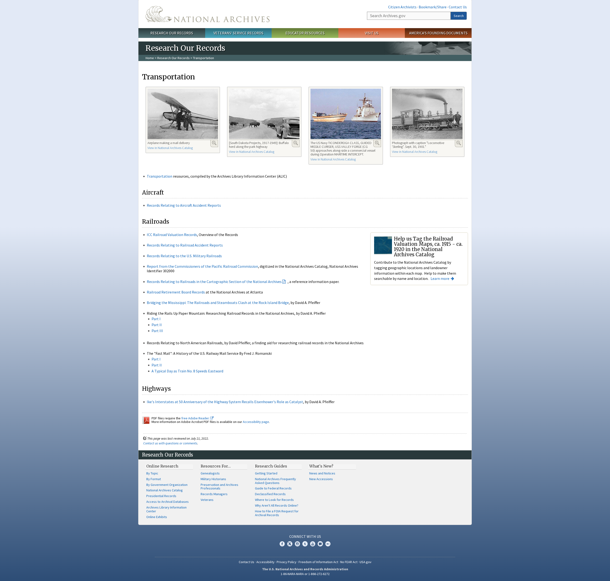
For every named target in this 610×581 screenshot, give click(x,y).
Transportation (159, 176)
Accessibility (265, 562)
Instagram (297, 544)
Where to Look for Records (274, 500)
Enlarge (214, 143)
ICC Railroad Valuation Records (172, 234)
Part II (157, 324)
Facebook (282, 544)
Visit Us (371, 33)
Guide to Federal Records (273, 488)
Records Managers (214, 494)
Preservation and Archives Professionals (219, 487)
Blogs (320, 544)
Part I (156, 318)
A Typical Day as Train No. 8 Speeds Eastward (187, 371)
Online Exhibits (156, 517)
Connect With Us (305, 536)
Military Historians (213, 479)
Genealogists (210, 473)
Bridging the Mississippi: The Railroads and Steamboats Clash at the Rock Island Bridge (218, 302)
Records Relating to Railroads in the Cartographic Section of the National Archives (214, 281)
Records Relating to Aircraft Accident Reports (184, 205)
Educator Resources (305, 33)
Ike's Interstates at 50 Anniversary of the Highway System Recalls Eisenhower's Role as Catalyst (225, 401)
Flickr (328, 544)
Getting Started (266, 473)
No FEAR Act (348, 562)
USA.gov (365, 562)
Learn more (440, 278)
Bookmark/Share (433, 7)
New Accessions (321, 479)
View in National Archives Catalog (170, 148)
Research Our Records (171, 33)
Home (150, 58)
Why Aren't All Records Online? (276, 505)
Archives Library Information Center (166, 509)
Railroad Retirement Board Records (176, 292)
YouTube (312, 544)
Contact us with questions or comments (170, 443)
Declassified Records (270, 494)
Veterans (207, 500)
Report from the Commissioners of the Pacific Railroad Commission (202, 266)
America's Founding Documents (438, 33)
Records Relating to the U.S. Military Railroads (184, 255)
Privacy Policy (286, 562)
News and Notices (322, 473)
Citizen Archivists (402, 7)
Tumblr (305, 544)
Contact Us (458, 7)
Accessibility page (256, 422)
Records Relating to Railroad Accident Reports (185, 245)
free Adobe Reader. (195, 418)
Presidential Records (161, 496)
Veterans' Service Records (238, 33)
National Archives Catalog (164, 490)
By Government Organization (167, 485)
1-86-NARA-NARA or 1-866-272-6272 (305, 574)
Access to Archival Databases (167, 501)
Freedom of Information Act (318, 562)
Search (459, 16)
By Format (153, 479)
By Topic (152, 473)
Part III (157, 330)
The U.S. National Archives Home (207, 14)
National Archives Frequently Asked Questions (275, 481)
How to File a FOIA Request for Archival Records (277, 513)
